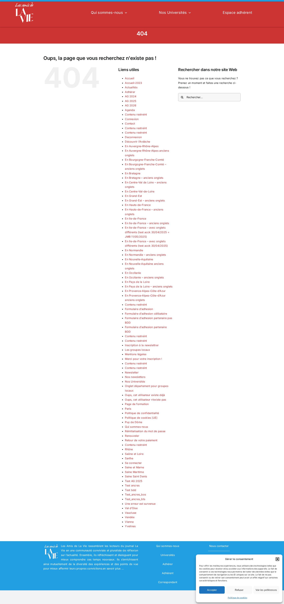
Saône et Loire (134, 454)
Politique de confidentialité (142, 413)
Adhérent (167, 573)
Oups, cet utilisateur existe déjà (145, 395)
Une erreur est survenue (140, 503)
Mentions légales (135, 354)
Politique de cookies (237, 597)
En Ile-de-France (135, 218)
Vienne (129, 521)
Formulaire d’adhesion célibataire (146, 313)
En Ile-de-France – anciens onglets (147, 223)
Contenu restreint (136, 114)
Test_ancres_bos (135, 494)
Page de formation (137, 404)
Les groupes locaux (137, 349)
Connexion (132, 119)
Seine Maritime (134, 472)
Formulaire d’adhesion (139, 309)
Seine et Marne (134, 467)
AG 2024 (130, 96)
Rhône (129, 449)
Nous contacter (219, 546)
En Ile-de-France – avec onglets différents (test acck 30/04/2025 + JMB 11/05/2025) (147, 232)
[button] (277, 559)
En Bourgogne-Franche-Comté (144, 159)
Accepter (212, 590)
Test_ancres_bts (135, 499)
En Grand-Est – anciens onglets (145, 200)
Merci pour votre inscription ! (143, 358)
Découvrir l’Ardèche (137, 141)
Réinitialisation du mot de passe (145, 431)
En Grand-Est (133, 195)
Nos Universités (135, 381)
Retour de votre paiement (141, 440)
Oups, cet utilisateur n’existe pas (145, 399)
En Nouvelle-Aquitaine (139, 259)
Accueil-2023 (133, 83)
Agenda (130, 110)
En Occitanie (133, 272)
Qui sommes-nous (136, 426)
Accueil (129, 78)
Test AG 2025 (133, 481)
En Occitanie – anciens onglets (144, 277)
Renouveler (132, 435)
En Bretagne (132, 173)
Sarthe (129, 458)
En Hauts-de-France (137, 205)
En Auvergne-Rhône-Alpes (141, 146)
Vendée (129, 517)
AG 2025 (130, 101)
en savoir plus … (113, 568)
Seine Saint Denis (136, 476)
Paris (128, 408)
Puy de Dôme (133, 422)
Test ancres (132, 485)
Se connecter (133, 463)
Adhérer (130, 92)
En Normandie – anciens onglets (145, 254)
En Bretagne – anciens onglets (144, 177)
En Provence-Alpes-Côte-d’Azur (145, 291)
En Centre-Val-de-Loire (139, 191)
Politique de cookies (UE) (141, 417)
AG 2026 (130, 105)
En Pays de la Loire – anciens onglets (148, 286)
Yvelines (130, 526)
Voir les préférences (266, 590)
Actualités (131, 87)
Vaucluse (130, 512)
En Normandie (134, 250)
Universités (168, 555)
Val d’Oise (131, 508)
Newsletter (131, 372)
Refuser (239, 590)
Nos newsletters (135, 377)
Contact (130, 123)
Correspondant (167, 582)
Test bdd (130, 490)
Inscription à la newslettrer (142, 345)
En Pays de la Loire (137, 282)
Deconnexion (133, 137)
